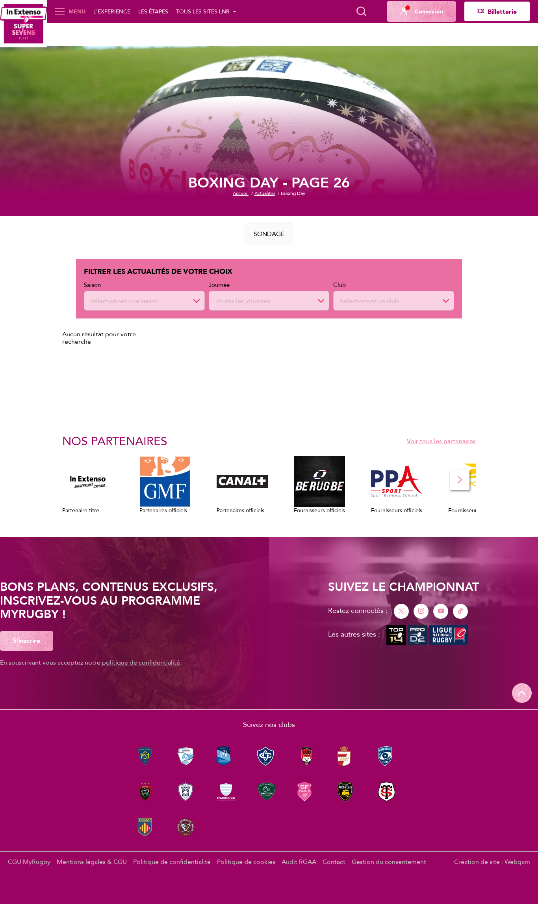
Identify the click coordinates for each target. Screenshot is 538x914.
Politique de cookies (246, 861)
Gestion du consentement (389, 861)
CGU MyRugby (29, 861)
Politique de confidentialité (172, 861)
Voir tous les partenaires (441, 440)
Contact (334, 861)
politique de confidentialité (141, 662)
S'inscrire (26, 640)
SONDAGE (269, 233)
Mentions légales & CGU (92, 861)
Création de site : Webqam (492, 861)
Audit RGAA (299, 861)
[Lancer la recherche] (361, 11)
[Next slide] (459, 480)
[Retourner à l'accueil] (23, 24)
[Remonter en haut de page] (522, 693)
